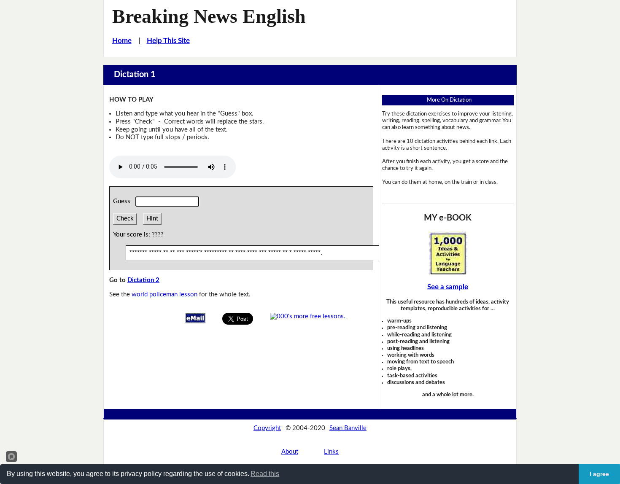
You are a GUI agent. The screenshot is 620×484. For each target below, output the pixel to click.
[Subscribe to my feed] (307, 316)
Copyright (267, 428)
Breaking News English (209, 16)
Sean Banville (348, 428)
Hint (152, 218)
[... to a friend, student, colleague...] (195, 318)
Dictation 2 (143, 280)
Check (125, 218)
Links (331, 452)
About (289, 452)
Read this (265, 473)
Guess (123, 201)
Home (122, 40)
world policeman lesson (164, 294)
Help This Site (168, 40)
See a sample (447, 286)
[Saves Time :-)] (448, 253)
